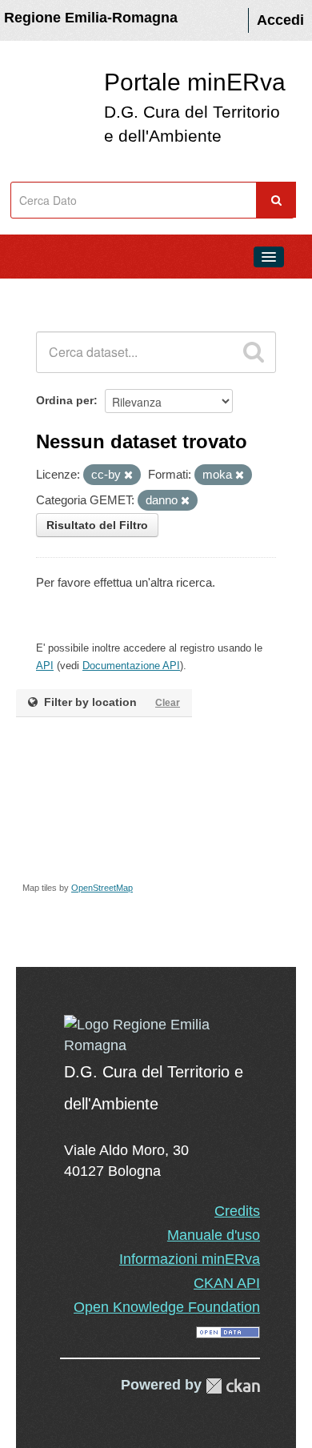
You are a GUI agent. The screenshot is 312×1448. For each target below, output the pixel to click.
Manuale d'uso (213, 1235)
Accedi (280, 20)
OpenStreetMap (102, 887)
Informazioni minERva (189, 1259)
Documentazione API (131, 666)
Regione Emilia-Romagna (91, 18)
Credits (237, 1211)
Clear (167, 702)
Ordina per (65, 400)
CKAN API (227, 1283)
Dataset (45, 293)
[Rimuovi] (128, 475)
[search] (253, 352)
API (45, 666)
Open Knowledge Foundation (167, 1307)
